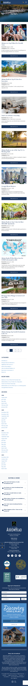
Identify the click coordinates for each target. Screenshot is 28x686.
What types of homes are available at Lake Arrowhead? (14, 499)
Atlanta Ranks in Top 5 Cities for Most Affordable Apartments (12, 223)
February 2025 (4, 425)
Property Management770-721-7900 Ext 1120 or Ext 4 (14, 551)
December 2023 (5, 457)
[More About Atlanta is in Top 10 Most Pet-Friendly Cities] (14, 32)
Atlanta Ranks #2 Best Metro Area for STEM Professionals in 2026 (12, 259)
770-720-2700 (14, 539)
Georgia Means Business (8, 186)
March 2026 (4, 403)
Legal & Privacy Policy (12, 675)
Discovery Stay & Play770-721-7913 (14, 547)
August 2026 (4, 397)
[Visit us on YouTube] (16, 556)
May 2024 (3, 444)
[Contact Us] (2, 547)
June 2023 (3, 464)
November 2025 (5, 414)
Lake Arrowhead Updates (8, 368)
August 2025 (4, 418)
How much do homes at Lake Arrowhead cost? (12, 482)
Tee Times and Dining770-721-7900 (14, 544)
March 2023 (4, 468)
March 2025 (4, 423)
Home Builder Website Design (17, 676)
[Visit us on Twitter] (12, 556)
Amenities (4, 360)
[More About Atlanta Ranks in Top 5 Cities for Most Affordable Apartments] (14, 211)
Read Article (13, 55)
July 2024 (3, 440)
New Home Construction (7, 370)
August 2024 (4, 438)
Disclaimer (21, 675)
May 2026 (3, 401)
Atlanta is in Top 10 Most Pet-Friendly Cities (11, 379)
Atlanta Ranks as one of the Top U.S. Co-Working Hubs (13, 385)
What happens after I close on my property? (13, 510)
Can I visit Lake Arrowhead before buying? (13, 504)
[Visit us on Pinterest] (20, 556)
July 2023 (3, 463)
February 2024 (4, 450)
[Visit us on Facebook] (8, 556)
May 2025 (3, 422)
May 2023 (3, 466)
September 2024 (5, 436)
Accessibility (6, 676)
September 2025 (5, 416)
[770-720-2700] (23, 2)
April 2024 (3, 446)
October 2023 (4, 459)
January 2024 (4, 452)
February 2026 (4, 405)
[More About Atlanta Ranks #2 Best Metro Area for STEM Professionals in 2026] (14, 247)
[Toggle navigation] (26, 2)
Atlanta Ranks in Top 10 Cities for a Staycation (11, 381)
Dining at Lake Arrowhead (7, 362)
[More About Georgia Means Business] (14, 175)
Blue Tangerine (14, 678)
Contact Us (14, 624)
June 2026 (3, 399)
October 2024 (4, 434)
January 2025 (4, 427)
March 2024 (4, 448)
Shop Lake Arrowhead (14, 653)
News (3, 372)
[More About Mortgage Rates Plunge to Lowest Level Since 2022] (14, 285)
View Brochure (14, 621)
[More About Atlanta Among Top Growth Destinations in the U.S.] (14, 321)
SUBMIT (24, 599)
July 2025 (3, 420)
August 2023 (4, 461)
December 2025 (5, 412)
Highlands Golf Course (7, 364)
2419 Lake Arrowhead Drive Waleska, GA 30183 (14, 534)
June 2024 (3, 442)
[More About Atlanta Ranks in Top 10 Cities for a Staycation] (14, 68)
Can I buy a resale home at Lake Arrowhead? (12, 493)
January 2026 (4, 407)
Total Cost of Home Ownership (10, 115)
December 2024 (5, 432)
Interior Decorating (6, 366)
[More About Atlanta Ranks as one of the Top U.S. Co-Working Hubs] (14, 139)
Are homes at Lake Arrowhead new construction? (13, 488)
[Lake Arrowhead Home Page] (11, 2)
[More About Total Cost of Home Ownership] (14, 104)
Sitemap (4, 675)
